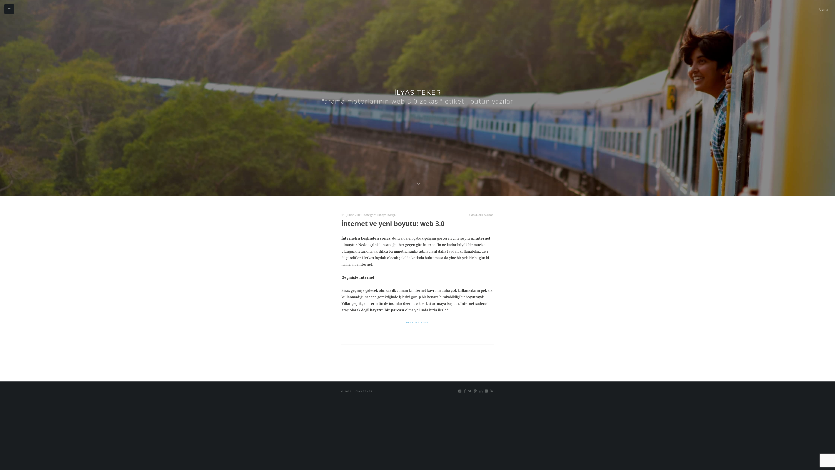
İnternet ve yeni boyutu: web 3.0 (392, 223)
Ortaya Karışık (386, 215)
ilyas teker (417, 92)
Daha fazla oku (417, 322)
